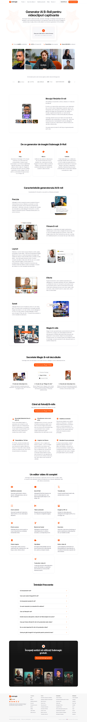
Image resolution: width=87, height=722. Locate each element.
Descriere (74, 712)
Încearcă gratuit (73, 1)
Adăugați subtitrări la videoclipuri (46, 699)
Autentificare (64, 1)
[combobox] (13, 699)
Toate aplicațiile (75, 697)
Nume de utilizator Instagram (61, 712)
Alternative (74, 695)
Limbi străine (33, 710)
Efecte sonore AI (44, 712)
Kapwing (73, 714)
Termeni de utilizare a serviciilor (14, 719)
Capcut (73, 710)
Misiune (32, 699)
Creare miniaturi (59, 697)
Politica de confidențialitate (26, 719)
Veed (73, 708)
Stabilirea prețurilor (41, 1)
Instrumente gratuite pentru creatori (62, 699)
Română (13, 699)
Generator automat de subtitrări (46, 697)
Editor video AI (43, 701)
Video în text (43, 703)
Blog (31, 697)
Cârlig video (58, 703)
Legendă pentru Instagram (60, 710)
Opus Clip (74, 703)
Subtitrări (74, 701)
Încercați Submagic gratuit (43, 658)
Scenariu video (58, 701)
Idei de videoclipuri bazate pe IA (61, 708)
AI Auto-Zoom (43, 710)
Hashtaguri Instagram (59, 714)
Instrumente (58, 695)
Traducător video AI (44, 714)
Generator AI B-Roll (44, 708)
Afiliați (48, 1)
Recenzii (32, 703)
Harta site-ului (33, 712)
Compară (73, 699)
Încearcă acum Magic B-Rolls (43, 365)
